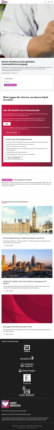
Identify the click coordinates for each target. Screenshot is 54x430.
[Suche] (48, 2)
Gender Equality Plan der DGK (34, 426)
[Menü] (51, 2)
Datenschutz (15, 426)
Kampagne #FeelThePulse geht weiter (17, 327)
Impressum (23, 426)
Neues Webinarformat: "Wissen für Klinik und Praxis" (23, 238)
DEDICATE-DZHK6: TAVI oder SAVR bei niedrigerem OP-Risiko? (25, 282)
